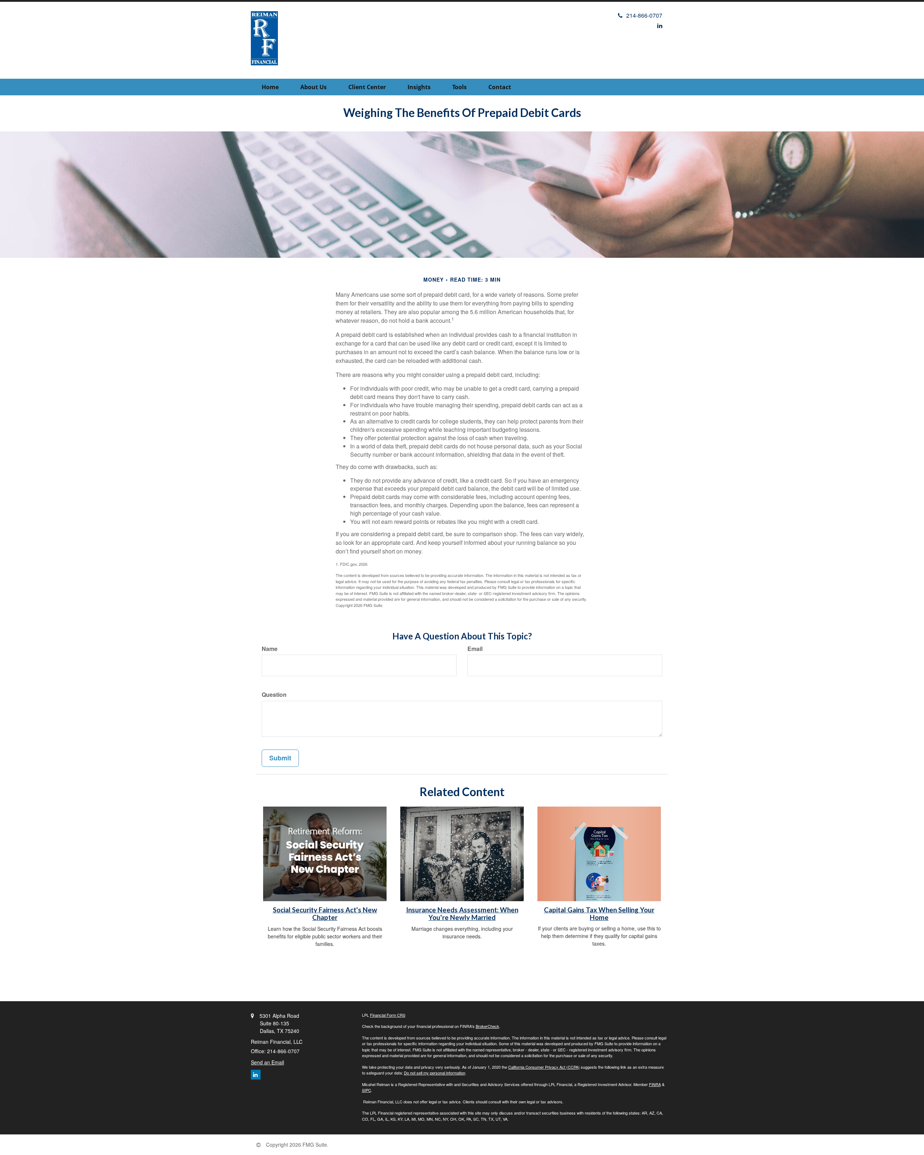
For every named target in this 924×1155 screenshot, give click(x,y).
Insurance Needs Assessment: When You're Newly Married (462, 913)
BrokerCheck (487, 1026)
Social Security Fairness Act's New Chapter (325, 913)
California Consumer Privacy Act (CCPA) (544, 1067)
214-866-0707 (644, 15)
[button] (313, 87)
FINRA (655, 1084)
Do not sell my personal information (434, 1073)
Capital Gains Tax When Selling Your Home (599, 913)
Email (475, 649)
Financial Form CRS (387, 1015)
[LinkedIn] (659, 25)
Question (274, 695)
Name (270, 649)
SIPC (366, 1090)
